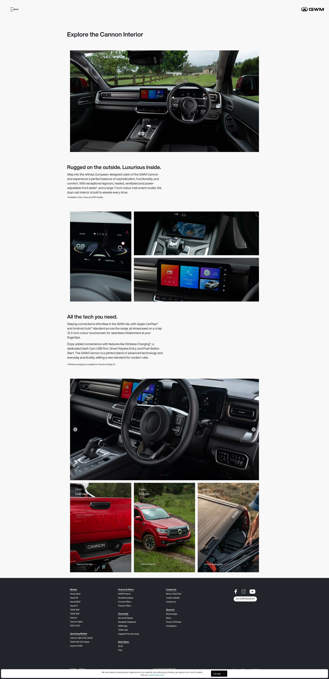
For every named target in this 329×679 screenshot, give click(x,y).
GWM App (122, 626)
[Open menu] (14, 9)
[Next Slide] (254, 429)
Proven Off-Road (173, 622)
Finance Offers (124, 606)
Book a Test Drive (173, 594)
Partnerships (171, 614)
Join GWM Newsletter (245, 599)
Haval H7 (74, 606)
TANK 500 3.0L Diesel (79, 642)
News (168, 618)
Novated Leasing (125, 598)
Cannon (73, 618)
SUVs (120, 646)
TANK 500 (74, 614)
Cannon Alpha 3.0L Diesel (81, 638)
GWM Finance (124, 594)
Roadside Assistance (127, 622)
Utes (120, 650)
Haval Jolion (75, 594)
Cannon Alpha (76, 622)
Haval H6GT (75, 602)
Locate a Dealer (173, 598)
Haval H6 (74, 598)
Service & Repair (125, 618)
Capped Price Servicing (128, 634)
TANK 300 (74, 610)
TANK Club (123, 630)
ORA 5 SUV (75, 626)
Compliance (171, 626)
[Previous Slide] (75, 429)
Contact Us (171, 602)
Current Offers (124, 602)
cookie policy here (156, 675)
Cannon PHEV (76, 646)
